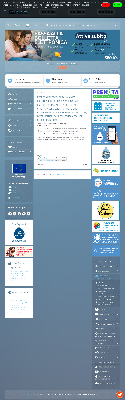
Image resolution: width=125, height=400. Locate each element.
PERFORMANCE (103, 319)
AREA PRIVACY (31, 394)
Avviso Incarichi (102, 285)
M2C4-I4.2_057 (16, 190)
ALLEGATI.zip (43, 158)
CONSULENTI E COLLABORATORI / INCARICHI (104, 277)
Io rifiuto (105, 5)
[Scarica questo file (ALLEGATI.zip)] (39, 158)
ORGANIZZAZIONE (103, 271)
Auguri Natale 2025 (17, 276)
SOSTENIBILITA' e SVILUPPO (58, 25)
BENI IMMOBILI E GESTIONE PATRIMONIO (105, 342)
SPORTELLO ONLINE (16, 109)
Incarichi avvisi (56, 93)
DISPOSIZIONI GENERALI (105, 266)
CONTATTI (92, 25)
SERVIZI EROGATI (103, 352)
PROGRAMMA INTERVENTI (106, 362)
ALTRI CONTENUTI (103, 372)
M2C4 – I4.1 (15, 187)
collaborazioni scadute (66, 174)
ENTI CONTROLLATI (103, 348)
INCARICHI (100, 283)
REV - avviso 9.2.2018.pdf (46, 160)
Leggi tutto (62, 68)
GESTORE (21, 25)
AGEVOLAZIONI (15, 125)
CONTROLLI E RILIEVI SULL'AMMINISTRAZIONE (103, 378)
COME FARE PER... (16, 104)
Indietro (41, 164)
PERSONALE (102, 309)
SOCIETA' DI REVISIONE (104, 305)
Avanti (84, 164)
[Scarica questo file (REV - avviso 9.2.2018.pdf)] (39, 160)
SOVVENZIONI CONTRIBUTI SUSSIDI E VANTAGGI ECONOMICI (105, 335)
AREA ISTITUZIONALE (37, 25)
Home (11, 25)
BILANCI (101, 329)
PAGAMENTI (101, 357)
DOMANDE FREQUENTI (18, 152)
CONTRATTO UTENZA (17, 121)
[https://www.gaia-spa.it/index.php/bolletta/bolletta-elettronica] (62, 45)
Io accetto (117, 5)
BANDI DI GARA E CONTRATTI (107, 324)
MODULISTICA (15, 130)
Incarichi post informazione (106, 288)
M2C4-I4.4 (14, 193)
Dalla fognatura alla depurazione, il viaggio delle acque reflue (19, 303)
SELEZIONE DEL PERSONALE (106, 314)
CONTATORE (15, 99)
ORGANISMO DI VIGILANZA (105, 302)
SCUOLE (14, 147)
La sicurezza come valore (18, 307)
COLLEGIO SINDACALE (104, 299)
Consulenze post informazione (107, 296)
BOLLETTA (14, 94)
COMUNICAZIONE (16, 142)
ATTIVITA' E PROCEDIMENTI (106, 383)
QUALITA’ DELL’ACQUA (78, 25)
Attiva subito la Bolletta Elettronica (62, 63)
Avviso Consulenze (103, 294)
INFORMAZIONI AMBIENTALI (106, 367)
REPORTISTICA (16, 198)
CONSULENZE (101, 291)
